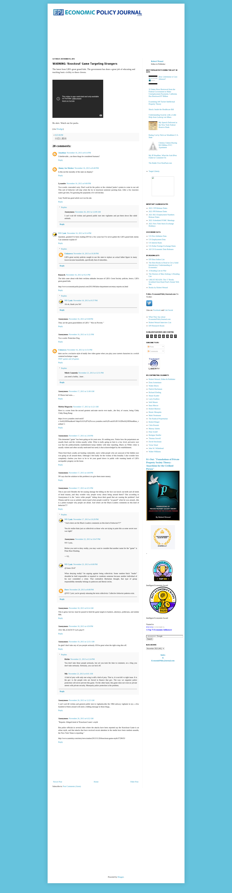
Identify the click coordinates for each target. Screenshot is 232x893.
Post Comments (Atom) (72, 786)
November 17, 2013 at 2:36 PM (81, 436)
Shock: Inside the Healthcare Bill (161, 109)
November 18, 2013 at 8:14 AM (81, 608)
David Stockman (155, 442)
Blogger (121, 877)
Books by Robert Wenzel (158, 287)
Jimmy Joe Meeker (66, 168)
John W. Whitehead (156, 448)
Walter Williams (155, 452)
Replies (64, 207)
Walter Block (154, 386)
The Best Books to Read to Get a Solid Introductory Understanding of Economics (163, 265)
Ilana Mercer (153, 405)
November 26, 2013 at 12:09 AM (88, 212)
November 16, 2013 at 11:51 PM (79, 350)
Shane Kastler (154, 396)
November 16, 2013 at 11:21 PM (81, 334)
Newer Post (57, 782)
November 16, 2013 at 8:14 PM (79, 153)
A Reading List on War (157, 271)
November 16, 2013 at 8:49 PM (87, 168)
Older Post (134, 782)
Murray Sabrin (154, 429)
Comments (153, 351)
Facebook (157, 310)
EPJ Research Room (156, 326)
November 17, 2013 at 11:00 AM (81, 391)
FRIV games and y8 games (68, 359)
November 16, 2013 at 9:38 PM (81, 319)
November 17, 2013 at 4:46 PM (81, 473)
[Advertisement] (116, 37)
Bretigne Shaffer (155, 435)
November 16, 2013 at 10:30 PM (86, 253)
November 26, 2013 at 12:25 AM (81, 700)
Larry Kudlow (154, 399)
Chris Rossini (154, 425)
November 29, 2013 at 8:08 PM (81, 590)
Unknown (69, 253)
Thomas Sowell (155, 438)
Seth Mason (153, 402)
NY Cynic (62, 233)
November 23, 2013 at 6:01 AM (80, 674)
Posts (151, 347)
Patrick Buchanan (155, 389)
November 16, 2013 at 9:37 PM (85, 300)
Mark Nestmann (155, 415)
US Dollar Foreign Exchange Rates (162, 246)
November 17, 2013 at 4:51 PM (81, 488)
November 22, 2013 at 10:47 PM (87, 539)
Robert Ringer (154, 422)
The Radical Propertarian (158, 419)
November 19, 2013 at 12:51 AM (81, 642)
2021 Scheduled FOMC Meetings (161, 220)
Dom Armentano (155, 382)
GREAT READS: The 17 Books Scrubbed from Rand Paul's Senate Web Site (164, 282)
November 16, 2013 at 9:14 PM (79, 233)
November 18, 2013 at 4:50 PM (81, 626)
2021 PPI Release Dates (158, 211)
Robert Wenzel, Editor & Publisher (162, 379)
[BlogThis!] (58, 138)
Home (96, 782)
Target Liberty (154, 171)
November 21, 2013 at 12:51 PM (91, 373)
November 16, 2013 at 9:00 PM (79, 183)
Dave (67, 590)
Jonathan (62, 153)
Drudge (59, 129)
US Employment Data (157, 239)
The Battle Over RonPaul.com (160, 163)
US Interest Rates (155, 243)
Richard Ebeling (155, 392)
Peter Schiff (153, 432)
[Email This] (56, 138)
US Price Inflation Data (158, 236)
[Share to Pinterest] (65, 138)
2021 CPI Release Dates (158, 208)
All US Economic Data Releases (161, 249)
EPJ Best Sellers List (156, 259)
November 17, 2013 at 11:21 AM (85, 407)
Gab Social (168, 310)
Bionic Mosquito (155, 412)
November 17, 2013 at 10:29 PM (85, 519)
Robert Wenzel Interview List (160, 322)
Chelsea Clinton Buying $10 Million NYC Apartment (168, 145)
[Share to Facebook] (63, 138)
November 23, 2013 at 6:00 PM (85, 564)
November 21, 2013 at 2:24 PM (82, 659)
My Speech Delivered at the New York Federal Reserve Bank (168, 124)
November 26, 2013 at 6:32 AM (81, 718)
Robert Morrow (155, 409)
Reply (60, 160)
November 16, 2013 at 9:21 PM (78, 275)
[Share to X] (61, 138)
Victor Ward (153, 445)
